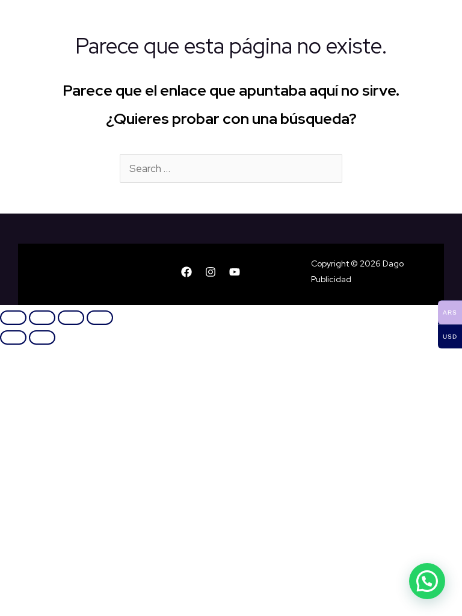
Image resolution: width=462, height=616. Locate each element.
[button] (427, 581)
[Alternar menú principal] (447, 22)
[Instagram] (210, 271)
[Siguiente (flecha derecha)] (42, 337)
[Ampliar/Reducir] (13, 317)
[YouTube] (234, 271)
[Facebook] (186, 271)
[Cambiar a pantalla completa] (42, 317)
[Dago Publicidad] (36, 22)
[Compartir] (71, 317)
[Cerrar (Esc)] (100, 317)
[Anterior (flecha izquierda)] (13, 337)
